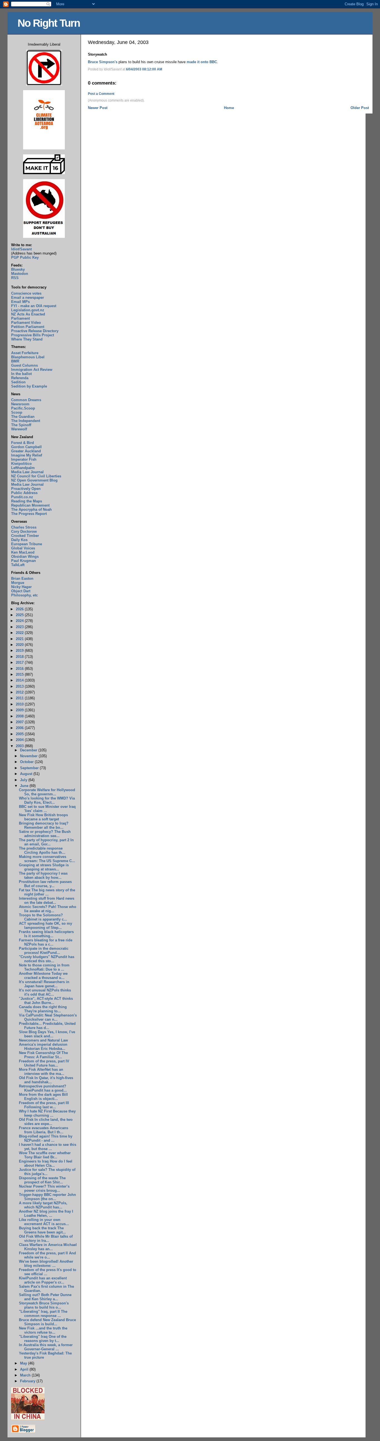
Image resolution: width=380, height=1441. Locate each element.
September (30, 768)
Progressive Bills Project (32, 335)
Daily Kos (19, 540)
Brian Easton (22, 578)
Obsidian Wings (25, 556)
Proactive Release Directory (34, 331)
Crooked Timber (25, 536)
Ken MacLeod (22, 552)
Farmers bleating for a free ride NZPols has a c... (45, 942)
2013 (20, 686)
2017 (20, 662)
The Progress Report (29, 514)
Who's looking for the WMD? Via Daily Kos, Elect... (47, 800)
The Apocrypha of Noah (31, 509)
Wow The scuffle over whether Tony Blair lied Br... (45, 1155)
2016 (20, 669)
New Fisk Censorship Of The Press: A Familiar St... (43, 1055)
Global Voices (23, 548)
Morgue (17, 583)
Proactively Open (26, 489)
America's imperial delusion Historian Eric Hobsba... (43, 1046)
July (24, 780)
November (29, 756)
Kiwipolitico (21, 464)
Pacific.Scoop (23, 408)
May (24, 1363)
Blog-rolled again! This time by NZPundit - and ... (45, 1138)
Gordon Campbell (26, 447)
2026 (20, 609)
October (27, 762)
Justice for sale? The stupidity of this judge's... (47, 1172)
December (29, 750)
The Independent (25, 421)
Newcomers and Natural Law (43, 1040)
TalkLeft (17, 565)
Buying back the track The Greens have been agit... (42, 1230)
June (24, 786)
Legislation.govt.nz (27, 310)
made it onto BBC (202, 62)
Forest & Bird (22, 443)
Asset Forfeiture (24, 353)
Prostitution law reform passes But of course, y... (45, 884)
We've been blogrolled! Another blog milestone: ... (46, 1263)
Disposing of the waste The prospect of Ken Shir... (42, 1180)
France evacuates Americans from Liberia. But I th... (43, 1130)
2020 (20, 645)
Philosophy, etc (24, 595)
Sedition (18, 382)
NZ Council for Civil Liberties (36, 476)
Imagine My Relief (26, 455)
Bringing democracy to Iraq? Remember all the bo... (43, 825)
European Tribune (26, 544)
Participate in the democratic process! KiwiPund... (43, 950)
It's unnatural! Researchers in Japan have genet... (44, 984)
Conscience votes (26, 293)
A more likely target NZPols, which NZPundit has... (43, 1205)
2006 (20, 728)
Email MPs (20, 302)
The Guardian (22, 416)
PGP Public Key (25, 257)
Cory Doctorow (24, 531)
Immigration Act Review (31, 369)
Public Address (24, 493)
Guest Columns (24, 365)
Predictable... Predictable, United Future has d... (47, 1025)
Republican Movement (30, 505)
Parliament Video (26, 322)
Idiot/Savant (21, 249)
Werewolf (19, 429)
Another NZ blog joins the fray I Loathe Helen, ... (46, 1213)
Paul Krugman (23, 561)
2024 (20, 621)
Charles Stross (23, 527)
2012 (20, 692)
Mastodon (19, 274)
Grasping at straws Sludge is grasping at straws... (44, 867)
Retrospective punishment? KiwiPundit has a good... (43, 1088)
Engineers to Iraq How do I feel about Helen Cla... (45, 1163)
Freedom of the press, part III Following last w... (44, 1105)
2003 (20, 746)
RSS (15, 278)
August (26, 774)
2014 (20, 680)
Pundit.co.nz (22, 497)
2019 (20, 650)
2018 (20, 657)
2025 (20, 615)
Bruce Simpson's (102, 62)
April (24, 1369)
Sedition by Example (29, 386)
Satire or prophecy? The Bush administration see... (45, 834)
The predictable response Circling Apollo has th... (42, 850)
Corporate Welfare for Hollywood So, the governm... (47, 792)
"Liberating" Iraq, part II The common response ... (43, 1313)
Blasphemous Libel (28, 357)
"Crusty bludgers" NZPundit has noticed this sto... (46, 959)
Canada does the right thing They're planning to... (43, 1009)
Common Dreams (26, 400)
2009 (20, 710)
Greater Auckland (26, 451)
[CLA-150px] (44, 148)
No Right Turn (49, 23)
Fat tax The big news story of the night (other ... (47, 892)
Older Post (360, 108)
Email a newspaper (27, 297)
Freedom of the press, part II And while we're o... (47, 1255)
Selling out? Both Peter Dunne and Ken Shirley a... (45, 1297)
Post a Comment (101, 93)
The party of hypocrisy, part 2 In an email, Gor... (46, 842)
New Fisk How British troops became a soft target (43, 817)
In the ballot (21, 374)
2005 (20, 734)
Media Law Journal (27, 472)
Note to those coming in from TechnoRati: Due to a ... (44, 967)
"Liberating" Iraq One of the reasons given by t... (42, 1338)
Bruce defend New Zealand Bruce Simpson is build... (47, 1322)
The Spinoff (21, 425)
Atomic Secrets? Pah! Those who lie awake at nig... (47, 909)
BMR (15, 361)
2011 (20, 698)
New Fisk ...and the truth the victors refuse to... (43, 1330)
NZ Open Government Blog (34, 480)
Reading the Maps (26, 501)
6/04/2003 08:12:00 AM (144, 69)
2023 (20, 627)
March (26, 1375)
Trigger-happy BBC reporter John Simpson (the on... (47, 1197)
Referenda (19, 378)
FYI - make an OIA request (33, 306)
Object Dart (20, 591)
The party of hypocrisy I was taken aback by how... (43, 875)
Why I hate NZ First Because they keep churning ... (47, 1113)
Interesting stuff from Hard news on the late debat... (46, 900)
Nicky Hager (21, 587)
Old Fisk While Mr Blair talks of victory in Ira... (46, 1238)
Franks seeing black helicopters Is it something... (46, 934)
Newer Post (97, 108)
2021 (20, 639)
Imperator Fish (23, 459)
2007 (20, 722)
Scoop (16, 412)
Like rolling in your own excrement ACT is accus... (44, 1222)
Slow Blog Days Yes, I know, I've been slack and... (47, 1034)
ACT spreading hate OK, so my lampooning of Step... (45, 925)
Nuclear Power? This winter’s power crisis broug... (44, 1188)
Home (229, 108)
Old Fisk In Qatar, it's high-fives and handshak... (46, 1080)
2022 (20, 633)
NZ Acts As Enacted (28, 314)
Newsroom (20, 404)
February (28, 1381)
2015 (20, 674)
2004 (20, 740)
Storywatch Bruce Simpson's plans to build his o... (44, 1305)
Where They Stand (27, 339)
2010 (20, 704)
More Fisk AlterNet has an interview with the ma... (41, 1071)
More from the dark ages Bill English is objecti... (43, 1096)
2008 (20, 716)
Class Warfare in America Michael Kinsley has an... (48, 1247)
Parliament (20, 318)
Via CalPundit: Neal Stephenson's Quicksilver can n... (48, 1017)
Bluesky (18, 269)
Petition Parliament (27, 327)
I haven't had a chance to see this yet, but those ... (47, 1147)
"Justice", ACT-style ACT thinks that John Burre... (46, 1000)
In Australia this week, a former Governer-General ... (46, 1347)
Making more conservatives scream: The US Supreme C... (47, 859)
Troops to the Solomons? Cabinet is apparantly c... (43, 917)
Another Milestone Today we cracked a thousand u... (43, 975)
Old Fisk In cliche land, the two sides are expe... (46, 1121)
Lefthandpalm (23, 468)
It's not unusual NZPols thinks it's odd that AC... (45, 992)
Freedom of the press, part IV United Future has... (44, 1063)
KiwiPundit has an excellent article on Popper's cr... (43, 1280)
